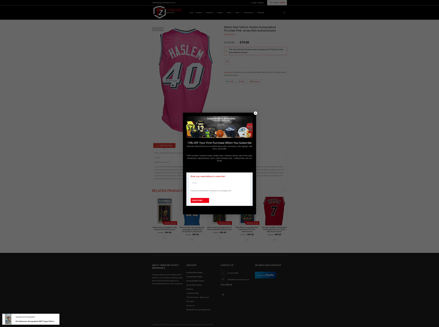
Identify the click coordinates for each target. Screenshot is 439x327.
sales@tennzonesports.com (234, 209)
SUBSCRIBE (197, 200)
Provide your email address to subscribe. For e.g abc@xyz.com (211, 191)
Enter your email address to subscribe (208, 176)
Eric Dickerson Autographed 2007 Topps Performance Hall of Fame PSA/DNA (36, 321)
